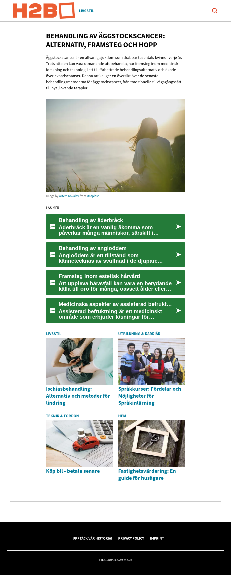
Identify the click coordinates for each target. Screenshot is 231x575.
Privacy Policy (131, 538)
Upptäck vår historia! (92, 538)
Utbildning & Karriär (139, 333)
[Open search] (214, 10)
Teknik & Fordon (62, 415)
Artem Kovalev (69, 196)
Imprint (157, 538)
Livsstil (86, 10)
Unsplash (93, 196)
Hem (122, 415)
